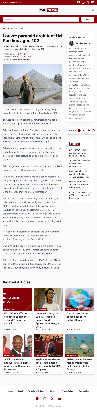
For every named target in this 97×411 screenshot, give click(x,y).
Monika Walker (19, 54)
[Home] (4, 28)
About (10, 391)
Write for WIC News (36, 391)
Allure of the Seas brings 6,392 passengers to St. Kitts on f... (80, 195)
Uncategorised (17, 28)
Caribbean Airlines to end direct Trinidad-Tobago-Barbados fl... (79, 174)
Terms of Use (84, 391)
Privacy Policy (67, 391)
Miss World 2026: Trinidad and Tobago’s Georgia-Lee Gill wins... (79, 185)
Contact (53, 391)
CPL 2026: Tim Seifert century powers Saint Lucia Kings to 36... (79, 153)
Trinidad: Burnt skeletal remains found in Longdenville (79, 163)
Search (87, 19)
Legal (20, 391)
